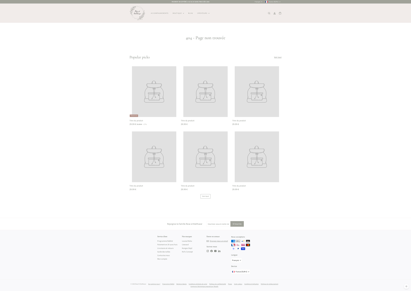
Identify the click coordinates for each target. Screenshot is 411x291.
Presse (230, 284)
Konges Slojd (187, 248)
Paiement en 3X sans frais (167, 244)
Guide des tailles (163, 252)
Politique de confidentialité (217, 284)
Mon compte (162, 259)
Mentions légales (181, 284)
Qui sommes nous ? (154, 284)
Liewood (185, 244)
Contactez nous (163, 255)
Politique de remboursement (269, 284)
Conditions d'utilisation (251, 284)
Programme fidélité (165, 241)
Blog (190, 13)
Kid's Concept (187, 252)
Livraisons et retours (165, 248)
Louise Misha (187, 241)
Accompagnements (159, 13)
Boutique (177, 13)
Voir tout (277, 57)
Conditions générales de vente (198, 284)
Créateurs (202, 13)
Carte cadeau (238, 284)
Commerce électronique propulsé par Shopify (204, 286)
